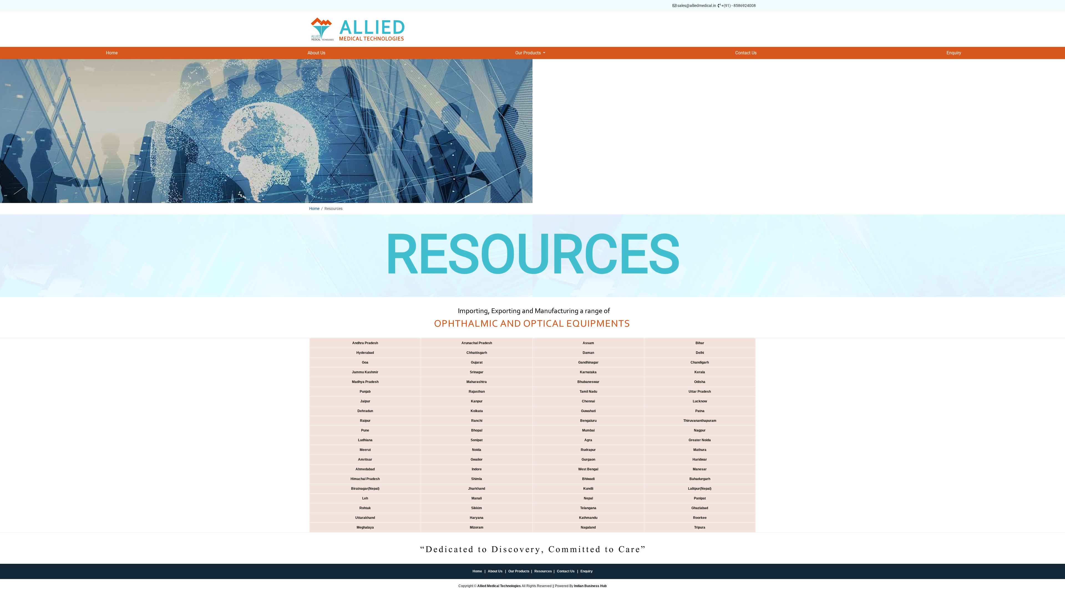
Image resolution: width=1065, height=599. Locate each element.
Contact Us (746, 52)
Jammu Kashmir (365, 372)
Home (112, 52)
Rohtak (365, 508)
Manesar (700, 469)
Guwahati (588, 411)
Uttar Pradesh (700, 392)
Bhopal (476, 430)
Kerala (699, 372)
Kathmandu (588, 518)
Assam (588, 343)
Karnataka (588, 372)
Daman (588, 353)
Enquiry (954, 52)
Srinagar (476, 372)
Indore (477, 469)
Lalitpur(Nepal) (699, 489)
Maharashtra (476, 382)
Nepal (588, 498)
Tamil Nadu (588, 392)
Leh (365, 498)
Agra (588, 440)
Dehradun (365, 411)
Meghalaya (365, 527)
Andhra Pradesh (365, 343)
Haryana (476, 518)
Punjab (365, 392)
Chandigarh (700, 362)
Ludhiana (365, 440)
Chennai (588, 401)
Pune (365, 430)
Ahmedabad (365, 469)
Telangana (588, 508)
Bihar (700, 343)
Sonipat (477, 440)
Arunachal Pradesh (477, 343)
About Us (316, 52)
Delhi (700, 353)
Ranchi (476, 421)
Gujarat (477, 362)
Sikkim (476, 508)
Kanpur (477, 401)
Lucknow (700, 401)
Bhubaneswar (588, 382)
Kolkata (477, 411)
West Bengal (588, 469)
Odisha (699, 382)
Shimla (476, 479)
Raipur (365, 421)
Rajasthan (477, 392)
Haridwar (700, 459)
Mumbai (588, 430)
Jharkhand (476, 489)
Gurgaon (588, 459)
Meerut (365, 450)
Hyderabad (365, 353)
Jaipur (365, 401)
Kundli (588, 489)
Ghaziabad (699, 508)
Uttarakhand (365, 518)
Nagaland (588, 527)
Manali (476, 498)
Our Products (518, 571)
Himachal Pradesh (365, 479)
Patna (699, 411)
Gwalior (477, 459)
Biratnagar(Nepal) (365, 489)
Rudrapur (588, 450)
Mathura (699, 450)
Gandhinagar (588, 362)
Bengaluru (588, 421)
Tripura (699, 527)
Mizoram (476, 527)
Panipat (700, 498)
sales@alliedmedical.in (696, 5)
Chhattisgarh (476, 353)
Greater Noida (700, 440)
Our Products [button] (528, 52)
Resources (543, 571)
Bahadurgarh (699, 479)
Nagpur (700, 430)
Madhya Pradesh (365, 382)
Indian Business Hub (590, 586)
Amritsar (365, 459)
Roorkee (700, 518)
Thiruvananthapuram (699, 421)
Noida (476, 450)
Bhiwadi (588, 479)
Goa (365, 362)
